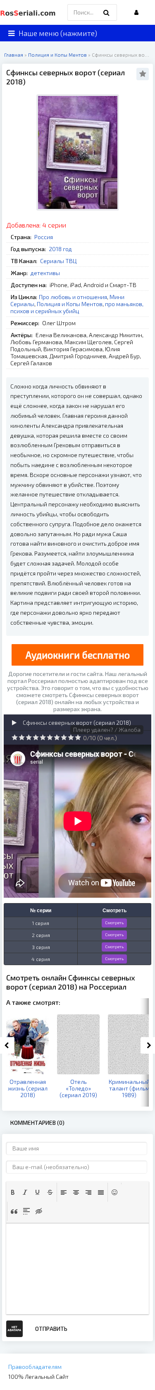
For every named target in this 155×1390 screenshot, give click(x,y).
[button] (13, 1192)
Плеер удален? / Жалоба (107, 729)
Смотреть (114, 922)
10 (77, 737)
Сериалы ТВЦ (58, 260)
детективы (45, 272)
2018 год (60, 248)
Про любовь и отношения (73, 296)
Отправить (51, 1328)
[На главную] (29, 12)
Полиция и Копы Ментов (70, 303)
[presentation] (12, 1192)
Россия (43, 236)
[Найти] (106, 12)
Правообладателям (35, 1366)
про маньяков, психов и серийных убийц (76, 307)
